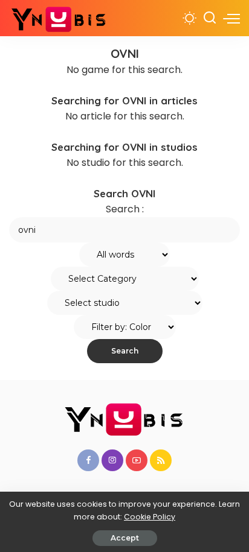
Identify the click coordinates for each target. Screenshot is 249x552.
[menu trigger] (231, 18)
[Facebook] (88, 460)
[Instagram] (112, 460)
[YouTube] (136, 460)
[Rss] (161, 460)
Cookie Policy (149, 517)
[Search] (209, 18)
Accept (125, 537)
